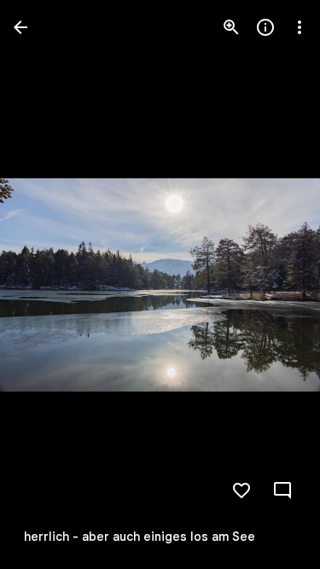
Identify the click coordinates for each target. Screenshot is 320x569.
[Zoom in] (231, 27)
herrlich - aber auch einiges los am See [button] (139, 536)
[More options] (299, 27)
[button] (48, 285)
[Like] (241, 490)
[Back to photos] (20, 27)
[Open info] (265, 27)
